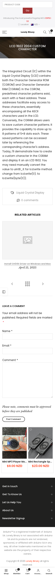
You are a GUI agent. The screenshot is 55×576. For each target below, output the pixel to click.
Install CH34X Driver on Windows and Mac (27, 263)
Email (6, 345)
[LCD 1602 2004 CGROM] (42, 284)
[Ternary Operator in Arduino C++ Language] (12, 284)
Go (27, 10)
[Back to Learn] (27, 284)
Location (25, 24)
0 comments (29, 200)
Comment (10, 360)
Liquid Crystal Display (30, 193)
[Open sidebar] (4, 292)
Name (7, 331)
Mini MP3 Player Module (16, 461)
